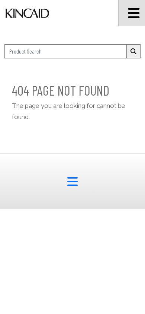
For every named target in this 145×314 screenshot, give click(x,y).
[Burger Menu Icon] (132, 13)
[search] (133, 51)
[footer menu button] (72, 181)
